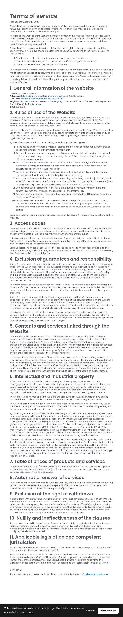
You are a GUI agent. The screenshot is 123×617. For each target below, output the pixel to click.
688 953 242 (56, 98)
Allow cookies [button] (108, 610)
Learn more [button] (26, 612)
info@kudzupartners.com (34, 98)
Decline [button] (90, 610)
